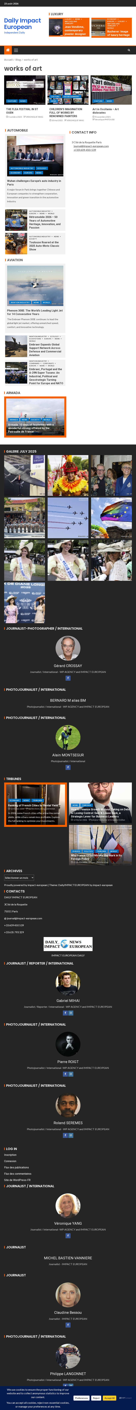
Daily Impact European (22, 23)
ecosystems (35, 339)
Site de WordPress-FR (17, 1180)
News (77, 19)
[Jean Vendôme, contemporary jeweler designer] (56, 27)
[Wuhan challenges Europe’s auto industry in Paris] (35, 156)
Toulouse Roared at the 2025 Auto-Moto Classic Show (44, 246)
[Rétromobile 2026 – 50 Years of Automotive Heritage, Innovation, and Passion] (16, 220)
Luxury (68, 19)
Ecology (41, 168)
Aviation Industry (20, 302)
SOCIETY (33, 239)
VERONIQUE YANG (34, 117)
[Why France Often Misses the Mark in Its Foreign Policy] (100, 845)
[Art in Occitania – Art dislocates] (111, 90)
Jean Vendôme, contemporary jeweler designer (75, 30)
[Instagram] (70, 1013)
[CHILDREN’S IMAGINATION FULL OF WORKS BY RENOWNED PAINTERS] (68, 90)
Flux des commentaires (17, 1173)
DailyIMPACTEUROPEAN (73, 885)
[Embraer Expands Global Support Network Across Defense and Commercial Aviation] (16, 346)
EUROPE (111, 21)
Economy (112, 19)
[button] (15, 50)
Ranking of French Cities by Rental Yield (33, 805)
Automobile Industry (22, 168)
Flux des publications (16, 1167)
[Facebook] (68, 678)
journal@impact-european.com (91, 146)
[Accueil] (8, 50)
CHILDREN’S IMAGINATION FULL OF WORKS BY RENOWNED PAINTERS (65, 113)
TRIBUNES (37, 800)
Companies (34, 363)
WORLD (110, 28)
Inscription (10, 1154)
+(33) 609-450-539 (85, 149)
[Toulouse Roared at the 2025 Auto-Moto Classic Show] (16, 243)
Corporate (48, 363)
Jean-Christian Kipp (99, 862)
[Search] (129, 50)
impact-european (37, 885)
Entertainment (72, 97)
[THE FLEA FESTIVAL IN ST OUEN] (24, 90)
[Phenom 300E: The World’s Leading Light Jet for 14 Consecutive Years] (35, 286)
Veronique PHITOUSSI (104, 119)
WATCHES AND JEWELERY (71, 22)
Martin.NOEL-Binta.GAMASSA (41, 809)
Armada (14, 423)
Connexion (10, 1161)
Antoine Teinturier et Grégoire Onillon (108, 820)
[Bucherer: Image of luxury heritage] (98, 27)
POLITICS (88, 851)
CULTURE (12, 101)
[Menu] (15, 50)
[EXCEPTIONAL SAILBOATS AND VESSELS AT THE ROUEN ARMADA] (35, 417)
